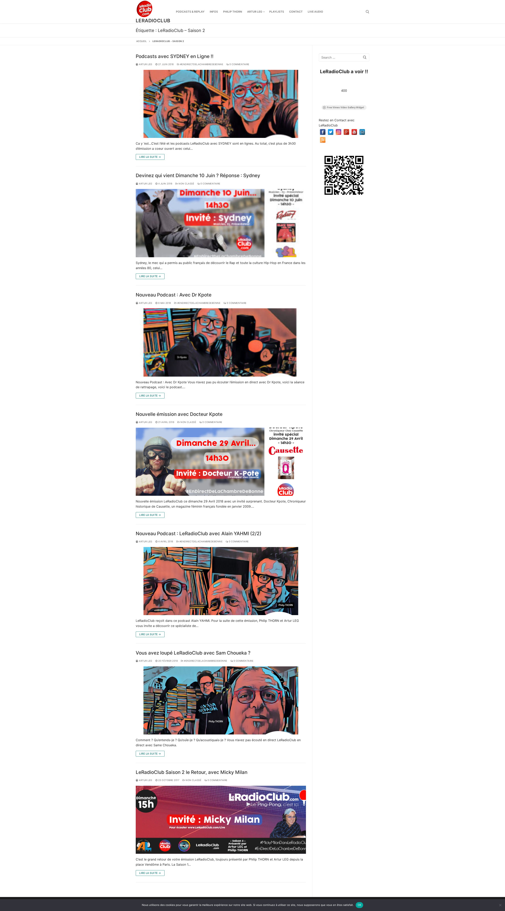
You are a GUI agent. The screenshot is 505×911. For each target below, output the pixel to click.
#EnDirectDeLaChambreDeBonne (201, 64)
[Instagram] (338, 132)
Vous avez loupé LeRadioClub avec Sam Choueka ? (193, 653)
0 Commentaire (239, 64)
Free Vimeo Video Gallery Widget (345, 107)
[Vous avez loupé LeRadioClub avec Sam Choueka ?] (221, 700)
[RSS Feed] (323, 140)
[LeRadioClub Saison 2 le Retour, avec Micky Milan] (221, 820)
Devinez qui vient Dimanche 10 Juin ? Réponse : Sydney (198, 175)
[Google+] (346, 132)
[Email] (362, 132)
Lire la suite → (150, 156)
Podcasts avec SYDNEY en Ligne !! (174, 56)
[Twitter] (331, 132)
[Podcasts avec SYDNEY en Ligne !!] (221, 104)
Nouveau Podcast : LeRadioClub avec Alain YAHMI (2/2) (198, 533)
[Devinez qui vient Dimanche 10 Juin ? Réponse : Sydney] (221, 223)
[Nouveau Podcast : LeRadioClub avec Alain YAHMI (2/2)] (221, 581)
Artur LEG (145, 64)
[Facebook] (323, 132)
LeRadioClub (153, 20)
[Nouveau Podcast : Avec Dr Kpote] (221, 342)
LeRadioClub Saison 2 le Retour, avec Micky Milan (191, 772)
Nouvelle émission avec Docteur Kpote (179, 414)
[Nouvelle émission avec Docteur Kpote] (221, 462)
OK (359, 904)
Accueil (141, 41)
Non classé (186, 183)
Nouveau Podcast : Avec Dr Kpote (173, 295)
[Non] (500, 905)
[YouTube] (354, 132)
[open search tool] (367, 12)
